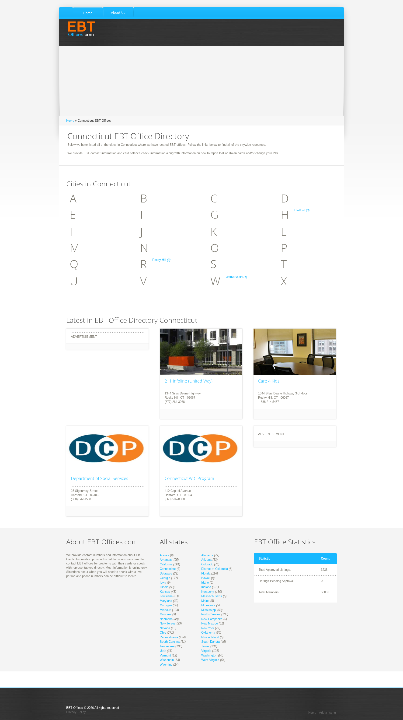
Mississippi (208, 610)
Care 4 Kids (268, 381)
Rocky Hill (161, 260)
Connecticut (168, 569)
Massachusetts (211, 596)
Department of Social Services (99, 478)
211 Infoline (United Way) (188, 381)
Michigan (166, 605)
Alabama (207, 555)
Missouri (165, 610)
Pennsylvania (169, 637)
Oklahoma (208, 632)
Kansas (165, 591)
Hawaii (205, 578)
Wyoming (166, 664)
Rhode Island (210, 637)
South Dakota (210, 641)
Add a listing (327, 712)
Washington (209, 655)
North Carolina (210, 614)
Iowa (163, 582)
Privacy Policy (76, 712)
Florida (205, 573)
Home (70, 120)
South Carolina (170, 641)
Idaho (205, 582)
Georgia (165, 578)
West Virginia (210, 660)
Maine (205, 601)
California (166, 564)
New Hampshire (211, 619)
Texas (205, 646)
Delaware (166, 573)
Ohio (163, 632)
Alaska (164, 555)
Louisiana (166, 596)
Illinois (164, 587)
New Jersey (168, 623)
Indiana (206, 587)
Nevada (165, 628)
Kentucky (207, 591)
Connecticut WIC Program (189, 478)
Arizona (206, 559)
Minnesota (208, 605)
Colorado (207, 564)
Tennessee (167, 646)
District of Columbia (214, 569)
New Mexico (209, 623)
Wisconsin (167, 660)
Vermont (165, 655)
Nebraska (166, 619)
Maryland (166, 601)
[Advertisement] (201, 81)
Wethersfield (236, 277)
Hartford (301, 210)
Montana (165, 614)
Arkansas (166, 559)
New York (207, 628)
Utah (163, 651)
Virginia (206, 651)
